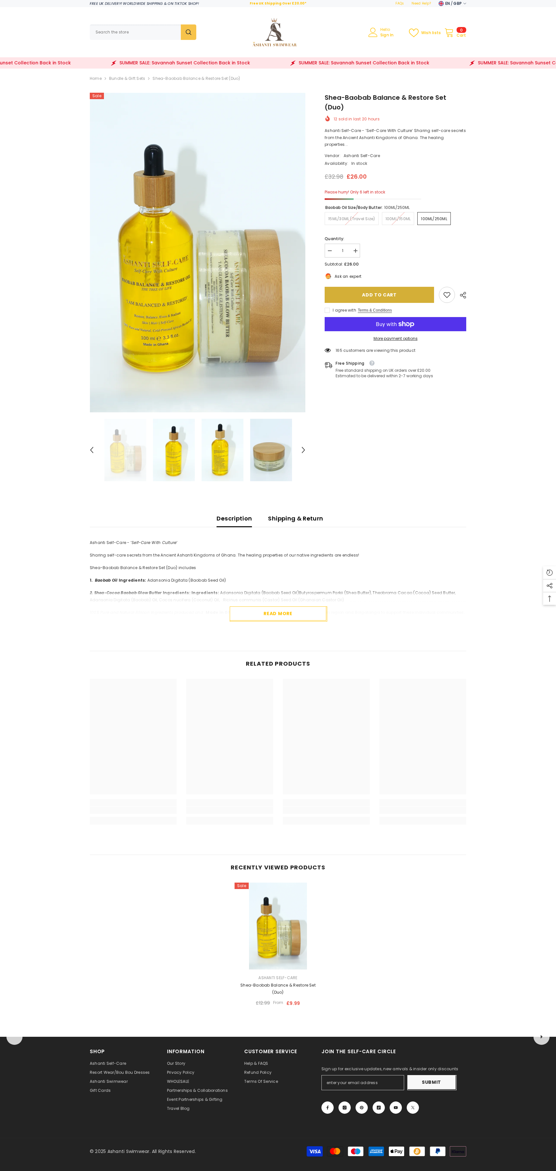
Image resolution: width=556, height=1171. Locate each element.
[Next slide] (541, 1037)
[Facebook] (327, 1107)
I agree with (344, 310)
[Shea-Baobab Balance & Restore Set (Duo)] (278, 926)
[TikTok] (379, 1107)
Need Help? (421, 3)
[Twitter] (413, 1107)
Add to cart (379, 295)
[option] (198, 252)
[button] (92, 450)
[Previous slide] (14, 1037)
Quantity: (334, 238)
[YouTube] (396, 1107)
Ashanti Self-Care (362, 155)
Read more (278, 613)
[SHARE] (460, 295)
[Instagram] (344, 1107)
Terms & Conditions (375, 310)
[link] (447, 295)
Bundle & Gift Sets (127, 78)
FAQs (399, 3)
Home (96, 78)
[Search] (143, 32)
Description (234, 518)
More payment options (396, 338)
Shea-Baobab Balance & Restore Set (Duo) (278, 988)
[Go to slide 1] (278, 1028)
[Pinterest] (362, 1107)
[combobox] (135, 32)
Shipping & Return (295, 518)
